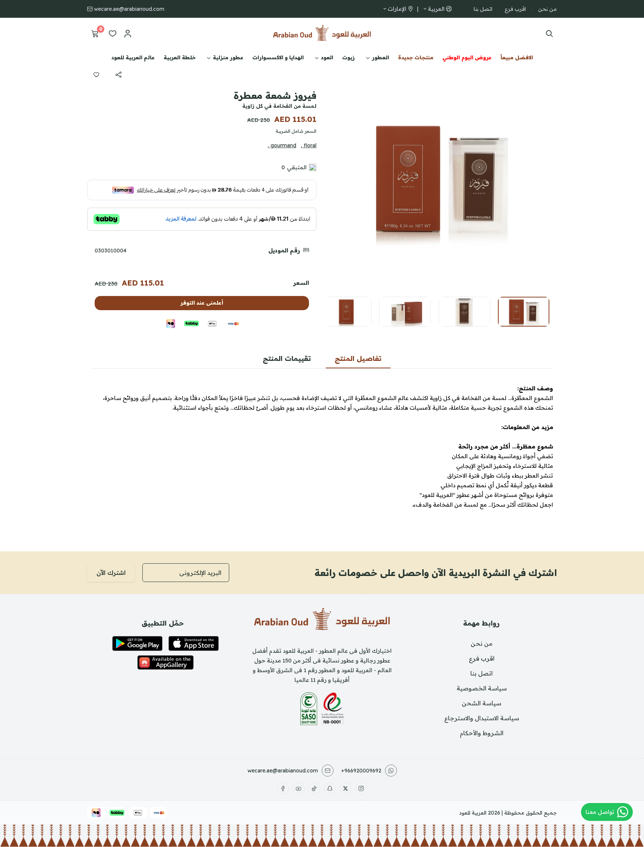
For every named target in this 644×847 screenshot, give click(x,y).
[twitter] (345, 788)
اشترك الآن (111, 572)
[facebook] (283, 788)
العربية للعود (472, 812)
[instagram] (361, 788)
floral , (308, 145)
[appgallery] (165, 662)
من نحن (547, 9)
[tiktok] (314, 788)
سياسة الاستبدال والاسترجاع (481, 718)
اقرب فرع (515, 9)
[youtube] (298, 788)
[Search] (548, 33)
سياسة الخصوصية (482, 688)
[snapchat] (330, 788)
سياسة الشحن (481, 703)
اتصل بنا (483, 9)
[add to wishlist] (96, 74)
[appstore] (193, 643)
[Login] (127, 33)
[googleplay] (137, 643)
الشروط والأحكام (481, 733)
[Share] (118, 74)
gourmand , (282, 145)
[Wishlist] (112, 33)
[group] (439, 179)
